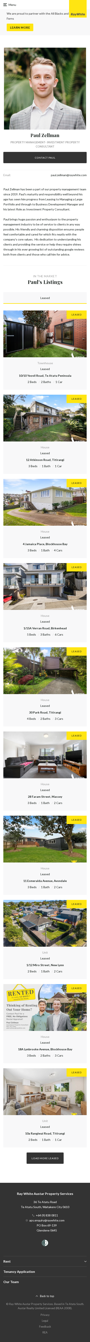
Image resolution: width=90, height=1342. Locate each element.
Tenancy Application (19, 1271)
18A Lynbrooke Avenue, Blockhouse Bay (45, 1049)
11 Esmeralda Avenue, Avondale (45, 881)
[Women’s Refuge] (45, 1244)
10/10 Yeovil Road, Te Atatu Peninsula (45, 375)
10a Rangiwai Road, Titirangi (45, 1133)
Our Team (11, 1282)
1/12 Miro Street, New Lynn (45, 965)
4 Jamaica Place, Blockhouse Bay (45, 544)
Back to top (47, 1296)
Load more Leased (45, 1158)
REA (45, 1332)
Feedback (45, 1326)
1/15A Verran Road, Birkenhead (45, 628)
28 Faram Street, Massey (45, 796)
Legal (45, 1320)
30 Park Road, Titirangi (45, 712)
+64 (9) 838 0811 (47, 1215)
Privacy (45, 1315)
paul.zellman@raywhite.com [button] (69, 175)
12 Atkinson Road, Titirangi (45, 460)
